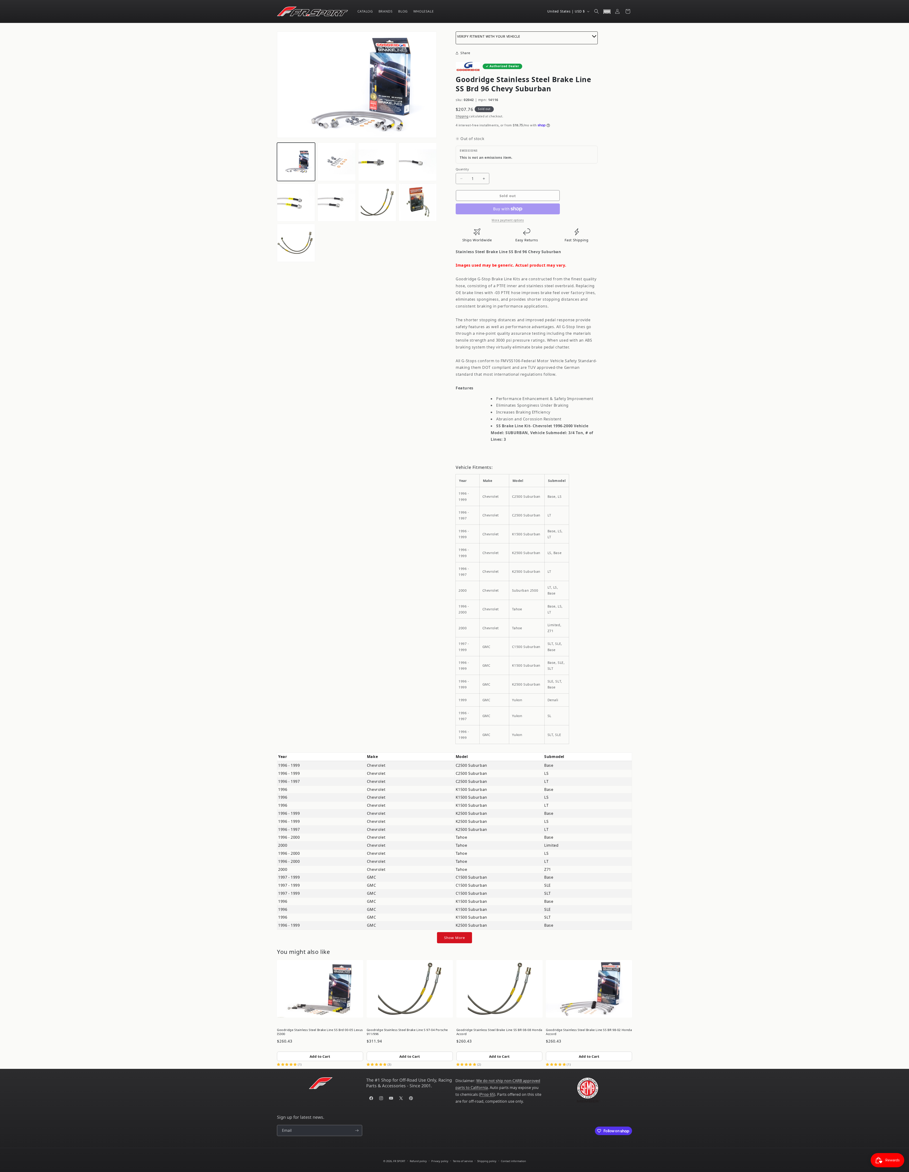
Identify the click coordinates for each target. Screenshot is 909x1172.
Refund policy (418, 1161)
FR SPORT (399, 1161)
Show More (454, 937)
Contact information (513, 1161)
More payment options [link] (508, 220)
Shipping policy (486, 1161)
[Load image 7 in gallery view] (377, 202)
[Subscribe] (357, 1130)
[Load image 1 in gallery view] (296, 162)
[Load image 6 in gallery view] (336, 202)
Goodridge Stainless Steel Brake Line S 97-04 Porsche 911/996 (407, 1032)
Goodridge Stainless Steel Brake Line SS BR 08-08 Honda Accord (499, 1032)
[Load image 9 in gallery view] (296, 243)
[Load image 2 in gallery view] (336, 162)
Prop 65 (487, 1094)
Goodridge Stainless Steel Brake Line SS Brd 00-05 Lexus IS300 (320, 1032)
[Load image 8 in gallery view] (418, 202)
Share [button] (465, 53)
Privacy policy (439, 1161)
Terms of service (463, 1161)
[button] (596, 11)
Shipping (462, 116)
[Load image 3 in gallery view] (377, 162)
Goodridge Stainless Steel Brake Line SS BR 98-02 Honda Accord (589, 1032)
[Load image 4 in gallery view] (418, 162)
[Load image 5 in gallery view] (296, 202)
